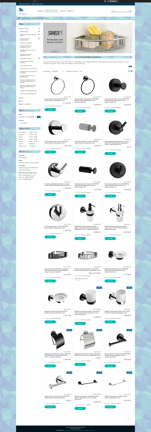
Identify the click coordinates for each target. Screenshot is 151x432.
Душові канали (24, 31)
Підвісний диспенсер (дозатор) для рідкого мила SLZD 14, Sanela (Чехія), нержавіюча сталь (116, 228)
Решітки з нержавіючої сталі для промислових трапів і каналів (28, 81)
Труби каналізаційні (25, 58)
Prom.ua (83, 427)
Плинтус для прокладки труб (28, 93)
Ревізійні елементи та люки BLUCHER (27, 50)
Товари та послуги (51, 11)
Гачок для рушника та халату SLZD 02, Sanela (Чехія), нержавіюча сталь (56, 227)
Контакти (70, 11)
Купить (50, 109)
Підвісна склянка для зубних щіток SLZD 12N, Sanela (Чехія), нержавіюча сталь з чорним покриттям (87, 313)
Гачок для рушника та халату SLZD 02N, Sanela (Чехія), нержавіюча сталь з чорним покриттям (117, 185)
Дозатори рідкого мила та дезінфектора (27, 76)
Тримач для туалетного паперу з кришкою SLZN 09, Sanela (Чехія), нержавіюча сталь (88, 354)
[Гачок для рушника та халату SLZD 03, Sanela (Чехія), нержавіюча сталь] (57, 127)
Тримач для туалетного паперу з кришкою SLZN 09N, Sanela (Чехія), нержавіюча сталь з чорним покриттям (58, 355)
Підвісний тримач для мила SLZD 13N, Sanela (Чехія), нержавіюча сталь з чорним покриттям (116, 270)
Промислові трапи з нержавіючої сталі (25, 46)
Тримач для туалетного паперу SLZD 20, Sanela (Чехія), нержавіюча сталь (57, 397)
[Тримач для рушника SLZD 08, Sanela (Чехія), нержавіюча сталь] (117, 382)
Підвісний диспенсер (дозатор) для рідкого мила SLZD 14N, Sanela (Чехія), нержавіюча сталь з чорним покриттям (86, 228)
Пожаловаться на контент (71, 430)
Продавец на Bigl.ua (76, 428)
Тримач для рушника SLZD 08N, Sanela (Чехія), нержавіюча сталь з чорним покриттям (86, 398)
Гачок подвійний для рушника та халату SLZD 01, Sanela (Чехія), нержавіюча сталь (58, 184)
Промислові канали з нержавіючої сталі (26, 55)
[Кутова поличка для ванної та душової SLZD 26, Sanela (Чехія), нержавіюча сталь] (87, 255)
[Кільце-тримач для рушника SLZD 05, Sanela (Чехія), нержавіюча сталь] (57, 85)
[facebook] (129, 66)
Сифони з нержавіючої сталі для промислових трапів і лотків (28, 86)
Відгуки (21, 101)
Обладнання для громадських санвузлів (28, 72)
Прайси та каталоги (24, 104)
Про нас (63, 11)
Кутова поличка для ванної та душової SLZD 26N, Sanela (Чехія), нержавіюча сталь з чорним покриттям (57, 270)
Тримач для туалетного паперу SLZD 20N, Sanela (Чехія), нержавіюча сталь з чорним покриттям (117, 355)
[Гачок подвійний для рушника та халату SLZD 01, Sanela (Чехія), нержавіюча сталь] (57, 170)
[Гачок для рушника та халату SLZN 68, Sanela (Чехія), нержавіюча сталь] (87, 127)
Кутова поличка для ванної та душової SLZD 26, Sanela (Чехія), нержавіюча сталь (88, 269)
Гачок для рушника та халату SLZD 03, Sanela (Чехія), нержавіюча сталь (56, 142)
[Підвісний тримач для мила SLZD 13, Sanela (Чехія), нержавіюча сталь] (57, 297)
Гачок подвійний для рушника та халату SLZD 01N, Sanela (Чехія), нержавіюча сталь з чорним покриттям (117, 143)
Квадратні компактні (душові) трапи (28, 35)
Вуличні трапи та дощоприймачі (25, 39)
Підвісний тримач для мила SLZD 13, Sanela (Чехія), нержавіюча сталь (56, 312)
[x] (131, 66)
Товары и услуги (25, 18)
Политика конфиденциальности (86, 430)
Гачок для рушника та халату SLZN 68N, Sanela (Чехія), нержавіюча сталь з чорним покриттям (87, 185)
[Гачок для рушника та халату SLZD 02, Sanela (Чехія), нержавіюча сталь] (57, 212)
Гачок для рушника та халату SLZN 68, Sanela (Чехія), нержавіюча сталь (86, 142)
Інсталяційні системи (26, 65)
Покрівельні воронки (26, 43)
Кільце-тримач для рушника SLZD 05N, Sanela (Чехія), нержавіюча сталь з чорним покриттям (86, 100)
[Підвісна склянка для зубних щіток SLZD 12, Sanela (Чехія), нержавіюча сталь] (117, 297)
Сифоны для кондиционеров (28, 90)
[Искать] (130, 11)
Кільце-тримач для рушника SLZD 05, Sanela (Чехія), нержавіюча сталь (56, 99)
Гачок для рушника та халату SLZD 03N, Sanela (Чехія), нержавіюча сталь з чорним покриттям (117, 100)
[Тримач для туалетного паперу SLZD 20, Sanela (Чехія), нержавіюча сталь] (57, 382)
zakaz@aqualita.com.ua (29, 175)
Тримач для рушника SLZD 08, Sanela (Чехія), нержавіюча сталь (116, 397)
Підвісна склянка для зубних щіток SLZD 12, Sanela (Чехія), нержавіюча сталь (117, 312)
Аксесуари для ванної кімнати (28, 68)
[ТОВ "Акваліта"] (21, 9)
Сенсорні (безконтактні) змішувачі (27, 62)
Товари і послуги (24, 28)
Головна (40, 11)
